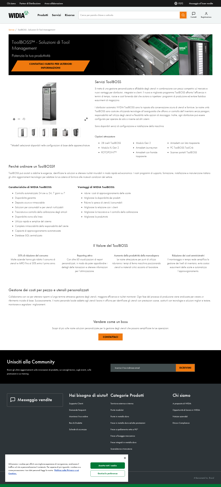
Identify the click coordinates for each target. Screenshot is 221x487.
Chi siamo (11, 3)
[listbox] (50, 132)
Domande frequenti (77, 409)
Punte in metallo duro (119, 416)
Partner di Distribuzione (30, 3)
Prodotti (43, 15)
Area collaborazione (53, 3)
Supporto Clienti (76, 403)
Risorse (70, 15)
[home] (19, 17)
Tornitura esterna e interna (121, 403)
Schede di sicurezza (78, 429)
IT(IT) (180, 3)
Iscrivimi (185, 367)
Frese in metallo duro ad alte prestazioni (127, 422)
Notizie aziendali (180, 416)
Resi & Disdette (75, 422)
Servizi (56, 15)
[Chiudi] (125, 458)
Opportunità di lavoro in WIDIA (186, 409)
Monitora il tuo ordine (78, 416)
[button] (50, 102)
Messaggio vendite (34, 399)
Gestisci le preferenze (108, 473)
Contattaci (110, 337)
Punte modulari (117, 409)
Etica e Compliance (181, 422)
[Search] (183, 15)
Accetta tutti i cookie (108, 465)
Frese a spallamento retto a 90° (124, 429)
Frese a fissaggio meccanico (122, 435)
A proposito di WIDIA (182, 403)
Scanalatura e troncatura (121, 448)
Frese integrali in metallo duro (123, 442)
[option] (22, 132)
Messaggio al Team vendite (201, 3)
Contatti (194, 17)
